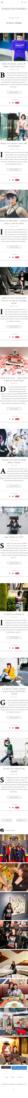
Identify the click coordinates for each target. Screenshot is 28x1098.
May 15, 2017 (14, 697)
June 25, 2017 (14, 540)
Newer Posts (8, 820)
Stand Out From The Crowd (14, 770)
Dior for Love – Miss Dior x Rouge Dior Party (14, 379)
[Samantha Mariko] (14, 8)
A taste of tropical (14, 614)
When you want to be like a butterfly (14, 144)
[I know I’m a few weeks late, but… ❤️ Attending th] (14, 848)
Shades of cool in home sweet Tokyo (14, 461)
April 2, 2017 (14, 774)
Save (18, 102)
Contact (20, 1077)
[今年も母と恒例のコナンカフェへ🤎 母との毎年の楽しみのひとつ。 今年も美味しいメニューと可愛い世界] (14, 993)
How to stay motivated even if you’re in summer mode (14, 300)
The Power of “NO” (14, 537)
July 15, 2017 (14, 465)
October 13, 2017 (14, 69)
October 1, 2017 (14, 149)
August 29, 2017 (14, 226)
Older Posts (20, 820)
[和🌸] (14, 1051)
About (13, 1077)
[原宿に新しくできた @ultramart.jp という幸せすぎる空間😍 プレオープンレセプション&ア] (14, 935)
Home (6, 1077)
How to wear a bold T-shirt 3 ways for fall (14, 65)
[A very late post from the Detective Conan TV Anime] (14, 1022)
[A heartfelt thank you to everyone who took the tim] (14, 877)
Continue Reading (14, 92)
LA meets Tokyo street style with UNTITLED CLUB (14, 691)
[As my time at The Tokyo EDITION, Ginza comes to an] (14, 964)
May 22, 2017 (14, 617)
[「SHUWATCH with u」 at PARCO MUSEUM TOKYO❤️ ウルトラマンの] (14, 906)
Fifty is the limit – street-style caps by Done (14, 222)
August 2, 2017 (14, 306)
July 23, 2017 (14, 383)
